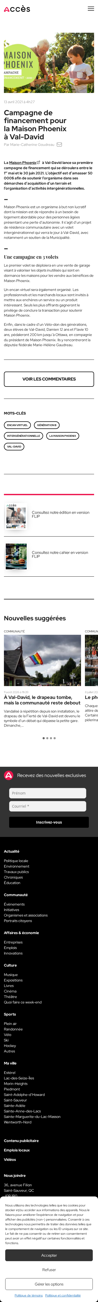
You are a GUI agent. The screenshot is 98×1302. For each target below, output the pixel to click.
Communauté (14, 631)
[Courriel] (59, 144)
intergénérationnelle (23, 436)
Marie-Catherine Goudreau (32, 144)
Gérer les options (49, 1284)
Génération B (46, 425)
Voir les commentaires (49, 379)
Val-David (14, 446)
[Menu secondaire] (91, 9)
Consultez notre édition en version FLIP (60, 514)
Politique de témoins (29, 1295)
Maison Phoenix (22, 162)
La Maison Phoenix (62, 436)
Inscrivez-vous (49, 822)
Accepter (49, 1255)
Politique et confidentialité (63, 1295)
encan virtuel (17, 425)
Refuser (49, 1269)
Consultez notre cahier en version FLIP (60, 554)
